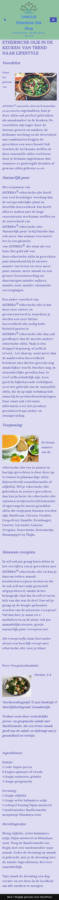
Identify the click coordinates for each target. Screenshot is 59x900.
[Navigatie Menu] (53, 19)
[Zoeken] (5, 20)
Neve (9, 897)
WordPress (46, 897)
